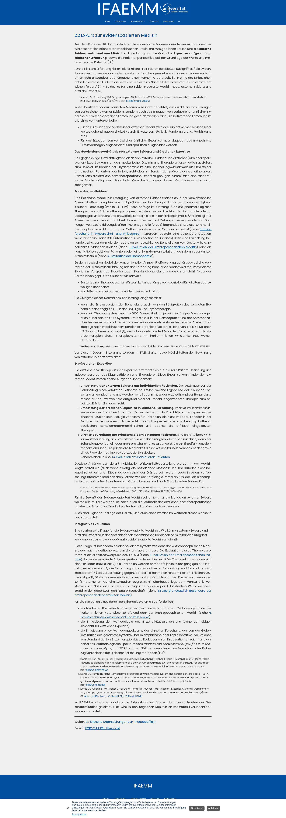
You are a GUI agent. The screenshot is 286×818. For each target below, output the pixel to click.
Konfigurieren (79, 814)
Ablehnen (213, 808)
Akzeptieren (197, 808)
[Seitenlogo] (143, 8)
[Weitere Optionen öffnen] (179, 21)
